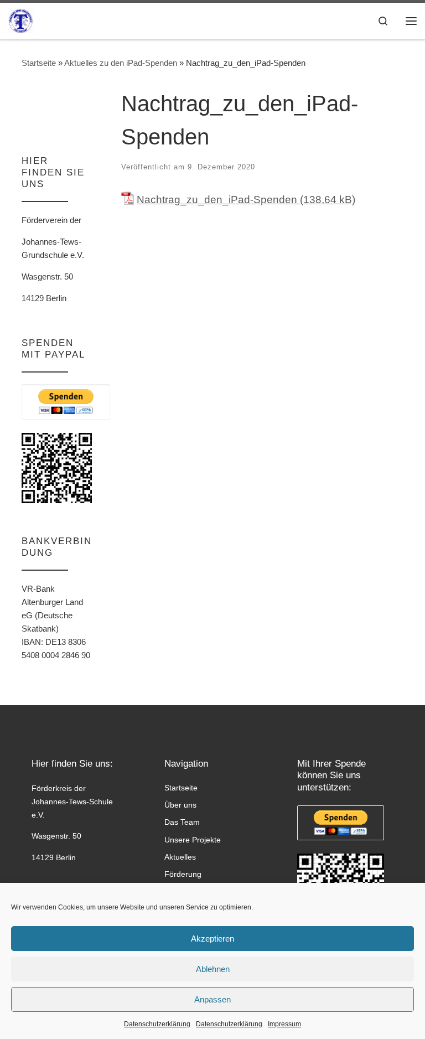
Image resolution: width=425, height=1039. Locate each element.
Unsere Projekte (192, 839)
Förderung (182, 874)
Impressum (284, 1024)
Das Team (182, 822)
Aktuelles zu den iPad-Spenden (120, 63)
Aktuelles (180, 856)
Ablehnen (213, 969)
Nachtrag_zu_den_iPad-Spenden (217, 199)
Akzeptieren (212, 938)
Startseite (39, 63)
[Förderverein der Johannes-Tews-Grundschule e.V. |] (21, 19)
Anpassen (212, 999)
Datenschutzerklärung (157, 1024)
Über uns (180, 804)
